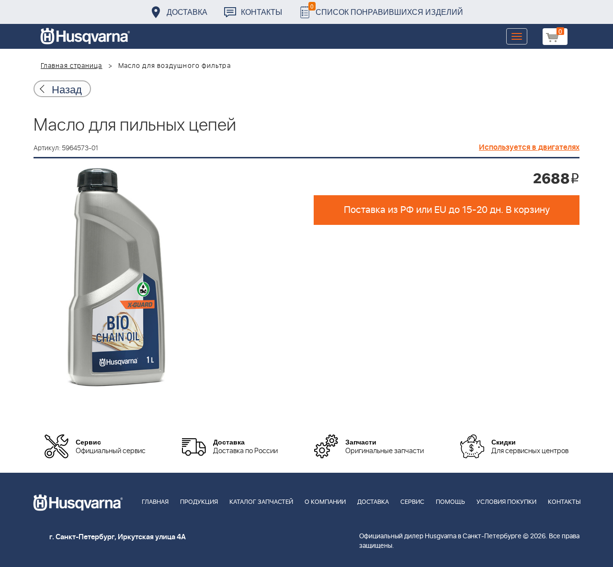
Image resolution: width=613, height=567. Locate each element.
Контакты (261, 11)
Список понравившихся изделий (386, 9)
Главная (155, 502)
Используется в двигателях (529, 147)
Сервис (412, 502)
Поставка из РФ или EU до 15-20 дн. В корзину (447, 210)
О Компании (325, 502)
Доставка (187, 11)
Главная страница (71, 66)
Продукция (199, 502)
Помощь (450, 502)
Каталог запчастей (261, 502)
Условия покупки (506, 502)
